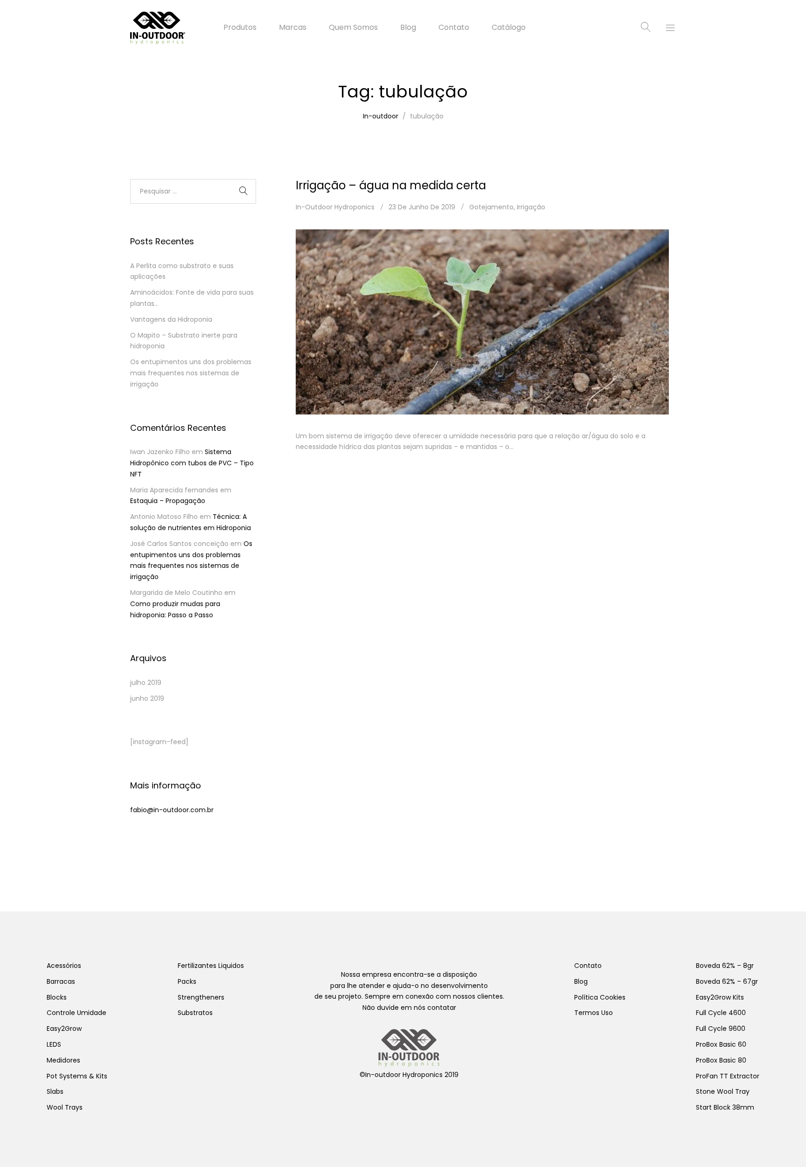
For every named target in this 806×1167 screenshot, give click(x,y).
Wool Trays (65, 1107)
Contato (453, 27)
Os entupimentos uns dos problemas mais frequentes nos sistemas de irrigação (190, 373)
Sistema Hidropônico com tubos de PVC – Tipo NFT (192, 463)
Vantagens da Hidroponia (171, 319)
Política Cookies (599, 997)
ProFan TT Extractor (727, 1076)
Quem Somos (353, 27)
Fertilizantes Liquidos (211, 965)
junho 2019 (147, 698)
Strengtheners (201, 997)
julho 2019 (145, 682)
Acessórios (64, 965)
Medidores (63, 1060)
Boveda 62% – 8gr (725, 965)
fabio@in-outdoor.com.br (172, 810)
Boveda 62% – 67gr (727, 981)
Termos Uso (593, 1012)
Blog (408, 27)
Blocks (57, 997)
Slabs (55, 1091)
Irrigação (531, 207)
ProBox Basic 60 (721, 1044)
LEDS (54, 1044)
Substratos (195, 1012)
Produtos (240, 27)
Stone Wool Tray (723, 1091)
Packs (187, 981)
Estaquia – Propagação (167, 500)
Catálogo (509, 27)
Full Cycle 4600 (721, 1012)
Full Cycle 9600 (720, 1028)
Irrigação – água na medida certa (391, 185)
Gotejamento (491, 207)
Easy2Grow (64, 1028)
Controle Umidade (76, 1012)
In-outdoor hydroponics (335, 207)
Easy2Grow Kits (720, 997)
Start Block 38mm (725, 1107)
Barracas (61, 981)
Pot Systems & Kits (77, 1076)
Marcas (292, 27)
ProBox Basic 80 (721, 1060)
